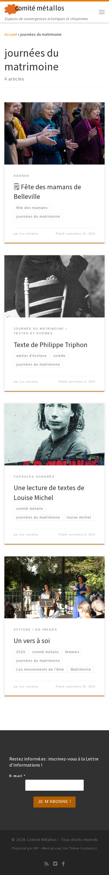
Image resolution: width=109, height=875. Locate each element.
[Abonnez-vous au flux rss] (46, 863)
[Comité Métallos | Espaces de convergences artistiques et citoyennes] (34, 8)
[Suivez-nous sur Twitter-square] (55, 863)
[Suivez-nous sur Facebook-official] (63, 863)
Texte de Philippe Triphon (50, 344)
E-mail (17, 776)
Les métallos (28, 233)
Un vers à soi (32, 640)
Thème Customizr (83, 848)
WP (36, 848)
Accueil (10, 34)
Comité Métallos (42, 839)
